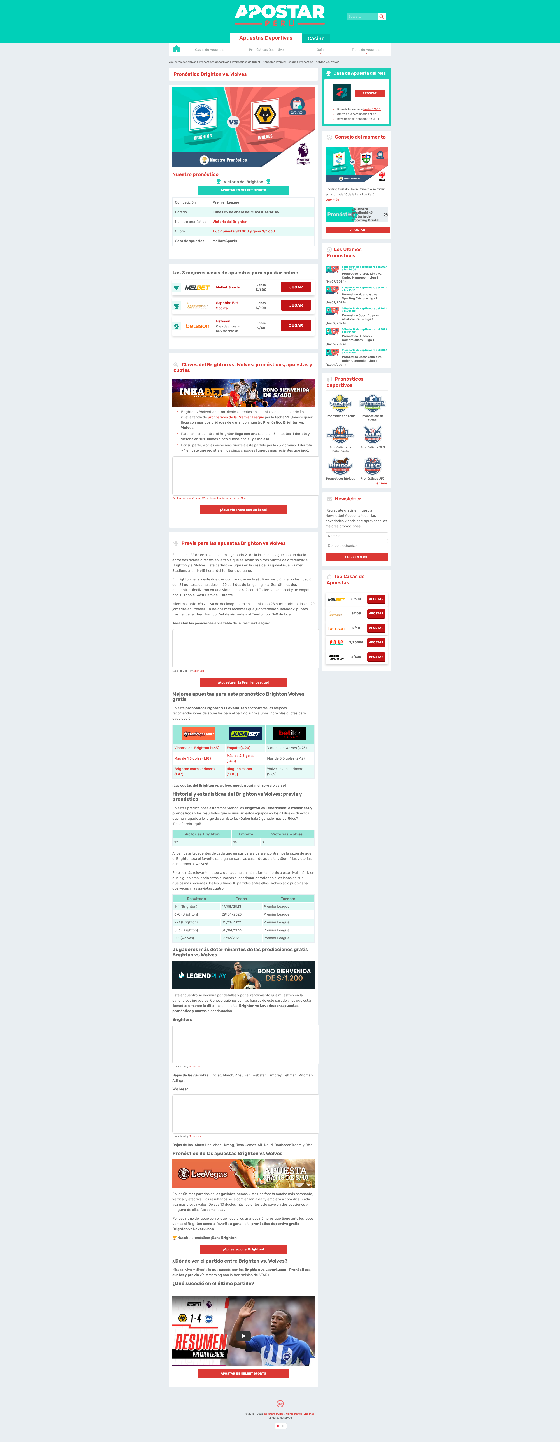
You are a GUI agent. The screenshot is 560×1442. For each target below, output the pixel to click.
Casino (316, 38)
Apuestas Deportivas (265, 38)
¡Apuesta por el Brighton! (243, 1249)
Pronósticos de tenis (340, 416)
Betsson (223, 321)
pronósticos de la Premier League (236, 417)
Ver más (381, 483)
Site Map (309, 1413)
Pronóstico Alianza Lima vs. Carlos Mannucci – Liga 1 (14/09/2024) (354, 277)
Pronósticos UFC (372, 478)
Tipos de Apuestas (366, 50)
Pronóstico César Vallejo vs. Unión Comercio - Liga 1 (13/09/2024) (354, 361)
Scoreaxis (199, 670)
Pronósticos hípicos (340, 478)
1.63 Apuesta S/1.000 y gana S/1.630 (244, 231)
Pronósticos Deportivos (267, 50)
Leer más (332, 200)
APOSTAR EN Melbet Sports (243, 190)
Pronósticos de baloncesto (340, 449)
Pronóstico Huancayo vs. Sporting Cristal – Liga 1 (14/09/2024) (352, 298)
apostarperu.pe (274, 1413)
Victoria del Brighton (230, 222)
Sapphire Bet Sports (227, 305)
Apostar (369, 93)
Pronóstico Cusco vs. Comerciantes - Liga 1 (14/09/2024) (350, 340)
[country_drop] (283, 1426)
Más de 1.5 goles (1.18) (192, 758)
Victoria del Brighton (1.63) (196, 748)
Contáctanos (294, 1413)
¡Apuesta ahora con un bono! (243, 510)
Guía (320, 50)
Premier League (226, 202)
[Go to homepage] (176, 50)
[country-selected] (278, 1426)
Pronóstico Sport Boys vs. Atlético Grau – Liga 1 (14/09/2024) (353, 319)
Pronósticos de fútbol (373, 418)
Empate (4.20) (238, 748)
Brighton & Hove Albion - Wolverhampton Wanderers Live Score (210, 498)
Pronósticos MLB (372, 447)
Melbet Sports (228, 287)
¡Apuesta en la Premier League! (243, 682)
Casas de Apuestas (209, 50)
